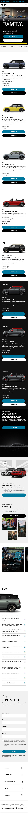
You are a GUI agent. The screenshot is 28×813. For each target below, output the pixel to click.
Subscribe (14, 751)
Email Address (5, 713)
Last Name (4, 726)
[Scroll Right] (25, 46)
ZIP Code (4, 733)
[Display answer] (24, 619)
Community (8, 774)
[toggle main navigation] (26, 5)
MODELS (7, 768)
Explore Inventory (6, 1)
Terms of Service (6, 756)
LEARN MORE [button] (13, 89)
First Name (4, 720)
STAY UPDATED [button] (14, 515)
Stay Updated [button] (13, 40)
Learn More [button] (13, 178)
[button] (4, 46)
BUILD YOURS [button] (14, 93)
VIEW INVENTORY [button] (13, 36)
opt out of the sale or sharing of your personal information (12, 808)
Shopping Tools (10, 781)
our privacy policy (15, 807)
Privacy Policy (22, 755)
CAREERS (7, 795)
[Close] (26, 802)
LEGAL (6, 788)
